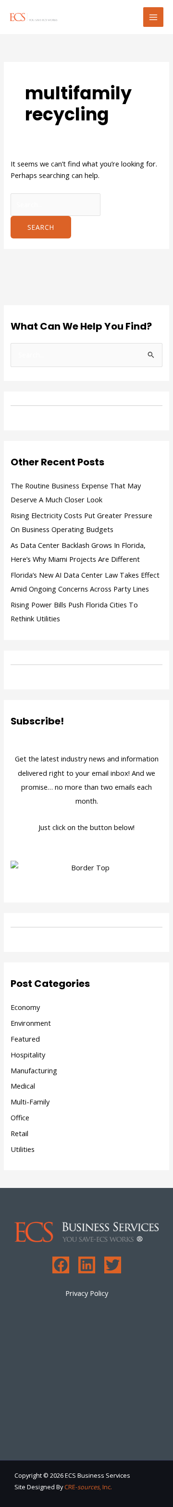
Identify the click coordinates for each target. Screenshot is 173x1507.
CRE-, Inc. (88, 1487)
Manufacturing (34, 1070)
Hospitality (28, 1054)
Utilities (23, 1149)
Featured (25, 1039)
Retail (19, 1133)
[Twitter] (112, 1265)
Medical (23, 1086)
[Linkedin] (86, 1265)
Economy (25, 1007)
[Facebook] (60, 1265)
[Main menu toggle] (153, 17)
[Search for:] (55, 204)
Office (20, 1117)
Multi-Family (30, 1101)
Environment (31, 1023)
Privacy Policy (86, 1293)
